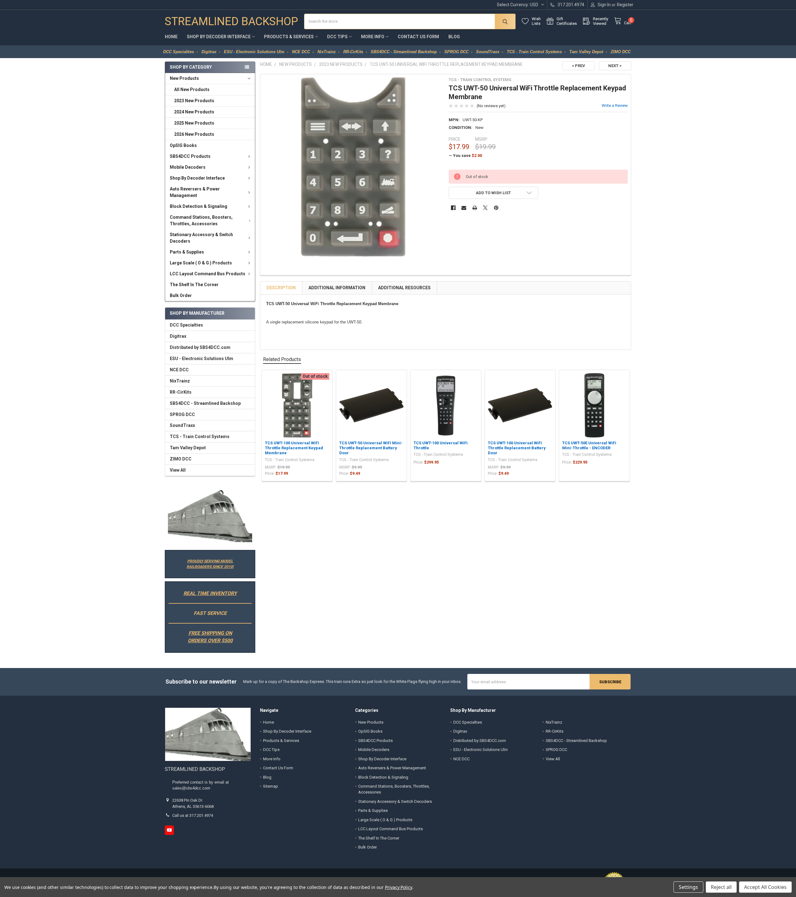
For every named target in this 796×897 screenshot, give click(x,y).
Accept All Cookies (765, 887)
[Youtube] (169, 830)
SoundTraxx (182, 425)
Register (625, 4)
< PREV (578, 65)
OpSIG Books (183, 145)
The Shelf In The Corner (194, 284)
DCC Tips (337, 36)
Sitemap (270, 786)
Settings (688, 887)
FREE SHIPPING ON (210, 633)
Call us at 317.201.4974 (192, 815)
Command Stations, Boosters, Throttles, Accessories (201, 220)
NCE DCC (179, 369)
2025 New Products (194, 123)
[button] (210, 516)
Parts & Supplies (187, 251)
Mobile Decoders (188, 167)
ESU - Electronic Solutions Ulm (201, 358)
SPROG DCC (182, 414)
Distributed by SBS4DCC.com (200, 347)
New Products (184, 78)
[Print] (474, 207)
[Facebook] (453, 207)
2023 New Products (194, 100)
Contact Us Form (418, 36)
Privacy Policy (398, 887)
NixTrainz (180, 380)
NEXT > (615, 65)
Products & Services (289, 36)
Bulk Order (181, 295)
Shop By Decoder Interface (219, 36)
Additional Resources (404, 287)
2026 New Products (194, 134)
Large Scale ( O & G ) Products (201, 262)
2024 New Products (194, 111)
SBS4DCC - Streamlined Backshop (205, 403)
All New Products (192, 89)
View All (178, 470)
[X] (485, 207)
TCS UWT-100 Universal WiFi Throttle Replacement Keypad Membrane (294, 448)
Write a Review (615, 105)
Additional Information (336, 287)
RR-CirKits (181, 392)
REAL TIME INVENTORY (210, 593)
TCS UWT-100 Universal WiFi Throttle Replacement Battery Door (517, 448)
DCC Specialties (186, 325)
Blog (454, 36)
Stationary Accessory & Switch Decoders (201, 238)
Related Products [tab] (282, 359)
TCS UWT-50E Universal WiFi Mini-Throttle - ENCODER (589, 445)
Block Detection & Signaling (198, 206)
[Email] (463, 207)
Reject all (721, 887)
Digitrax (178, 336)
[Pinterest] (496, 207)
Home (171, 36)
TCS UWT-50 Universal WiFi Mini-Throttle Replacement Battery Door (371, 448)
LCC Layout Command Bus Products (207, 273)
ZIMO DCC (181, 458)
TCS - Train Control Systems (199, 436)
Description (281, 287)
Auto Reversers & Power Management (195, 192)
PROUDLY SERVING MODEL (210, 561)
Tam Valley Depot (188, 447)
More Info (372, 36)
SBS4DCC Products (190, 156)
